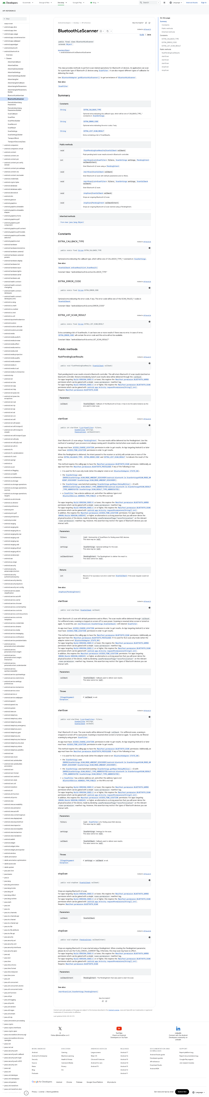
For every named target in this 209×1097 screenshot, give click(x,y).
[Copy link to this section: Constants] (73, 234)
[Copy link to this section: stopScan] (69, 874)
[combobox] (150, 3)
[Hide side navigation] (26, 1093)
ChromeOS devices (97, 1059)
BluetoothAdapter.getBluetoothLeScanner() (81, 78)
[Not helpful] (149, 23)
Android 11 (124, 1073)
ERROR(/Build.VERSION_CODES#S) (72, 515)
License (41, 1092)
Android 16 (124, 1056)
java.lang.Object (64, 50)
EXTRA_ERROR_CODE (91, 121)
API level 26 (147, 242)
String (63, 110)
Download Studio (156, 1065)
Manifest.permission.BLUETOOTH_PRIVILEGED (92, 467)
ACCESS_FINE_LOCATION (76, 450)
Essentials (27, 3)
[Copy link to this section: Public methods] (80, 349)
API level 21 (147, 29)
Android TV (95, 1066)
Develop (61, 3)
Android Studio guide (157, 1055)
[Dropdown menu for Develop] (67, 2)
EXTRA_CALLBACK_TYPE (92, 110)
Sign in (203, 3)
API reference (9, 11)
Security (35, 1059)
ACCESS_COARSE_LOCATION (83, 447)
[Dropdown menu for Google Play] (85, 2)
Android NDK (154, 1069)
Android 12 (124, 1070)
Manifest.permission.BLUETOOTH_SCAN (134, 385)
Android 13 (124, 1066)
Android (35, 1052)
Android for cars (96, 1063)
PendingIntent (143, 160)
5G (62, 1070)
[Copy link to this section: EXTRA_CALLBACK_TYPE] (86, 241)
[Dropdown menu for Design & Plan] (52, 2)
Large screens (96, 1052)
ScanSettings (98, 116)
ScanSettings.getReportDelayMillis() (114, 484)
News (34, 1066)
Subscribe (182, 1092)
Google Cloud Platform (95, 1082)
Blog (94, 3)
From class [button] (72, 222)
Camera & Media (67, 1063)
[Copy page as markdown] (108, 31)
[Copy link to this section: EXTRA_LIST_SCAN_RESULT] (88, 315)
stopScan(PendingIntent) (69, 592)
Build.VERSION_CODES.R (83, 379)
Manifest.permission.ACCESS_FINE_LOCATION (99, 513)
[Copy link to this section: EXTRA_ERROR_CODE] (83, 281)
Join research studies (187, 1063)
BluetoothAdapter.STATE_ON (126, 471)
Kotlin (142, 35)
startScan (88, 160)
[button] (14, 27)
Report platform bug (186, 1052)
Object (69, 44)
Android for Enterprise (39, 1056)
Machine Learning (67, 1056)
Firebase (79, 1082)
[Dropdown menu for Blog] (99, 2)
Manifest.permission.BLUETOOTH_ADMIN (131, 379)
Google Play (77, 3)
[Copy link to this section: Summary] (72, 95)
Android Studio (192, 3)
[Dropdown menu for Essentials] (34, 2)
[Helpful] (146, 23)
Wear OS (94, 1056)
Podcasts (35, 1073)
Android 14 (124, 1063)
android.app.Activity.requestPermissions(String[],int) (112, 387)
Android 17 (124, 1052)
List (94, 160)
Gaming (64, 1052)
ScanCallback (111, 150)
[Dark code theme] (149, 248)
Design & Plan (44, 3)
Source (34, 1063)
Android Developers (64, 23)
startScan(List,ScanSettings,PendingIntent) (78, 992)
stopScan (87, 193)
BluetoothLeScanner (126, 78)
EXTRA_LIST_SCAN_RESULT (94, 131)
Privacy (63, 1066)
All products (111, 1082)
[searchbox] (15, 19)
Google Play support (186, 1059)
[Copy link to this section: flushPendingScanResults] (85, 357)
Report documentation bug (189, 1056)
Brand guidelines (52, 1092)
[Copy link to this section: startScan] (70, 419)
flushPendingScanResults (94, 150)
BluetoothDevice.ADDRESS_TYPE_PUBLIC (79, 496)
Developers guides (156, 1058)
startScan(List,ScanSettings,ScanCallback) (97, 624)
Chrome (69, 1082)
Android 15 (124, 1059)
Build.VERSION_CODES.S (83, 385)
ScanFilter (103, 71)
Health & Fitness (66, 1059)
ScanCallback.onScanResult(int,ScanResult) (78, 268)
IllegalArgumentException (67, 698)
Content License (114, 1010)
